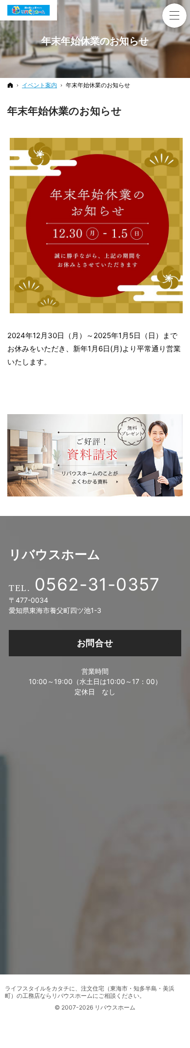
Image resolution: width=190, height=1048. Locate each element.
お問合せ (95, 643)
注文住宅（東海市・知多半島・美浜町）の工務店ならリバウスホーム (89, 992)
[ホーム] (10, 85)
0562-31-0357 (97, 584)
